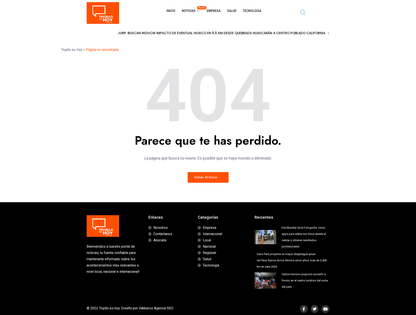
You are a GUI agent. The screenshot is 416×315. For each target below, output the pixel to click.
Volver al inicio (206, 177)
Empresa (214, 11)
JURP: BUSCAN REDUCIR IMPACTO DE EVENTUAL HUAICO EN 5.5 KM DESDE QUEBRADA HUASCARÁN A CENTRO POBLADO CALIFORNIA (207, 33)
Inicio (170, 11)
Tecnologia (252, 11)
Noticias (192, 9)
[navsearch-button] (301, 13)
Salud (231, 11)
